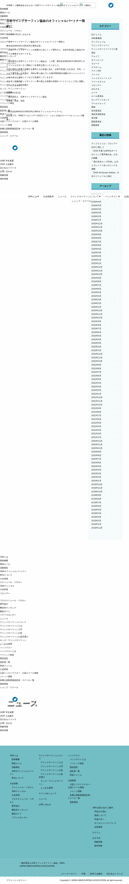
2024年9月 (96, 278)
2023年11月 (96, 314)
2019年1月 (96, 524)
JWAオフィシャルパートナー (13, 20)
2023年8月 (96, 325)
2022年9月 (96, 365)
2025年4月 (96, 252)
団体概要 (4, 9)
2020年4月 (96, 470)
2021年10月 (96, 405)
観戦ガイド (5, 60)
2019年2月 (96, 520)
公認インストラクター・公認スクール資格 (19, 121)
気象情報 (4, 175)
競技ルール (5, 12)
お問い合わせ (6, 171)
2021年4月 (96, 426)
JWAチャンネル (7, 34)
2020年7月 (96, 459)
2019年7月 (96, 502)
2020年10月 (96, 448)
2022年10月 (96, 361)
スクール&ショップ (47, 793)
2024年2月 (96, 303)
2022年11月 (96, 357)
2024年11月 (96, 271)
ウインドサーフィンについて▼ (85, 196)
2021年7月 (96, 415)
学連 (83, 874)
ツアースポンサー (8, 63)
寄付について (6, 23)
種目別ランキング (8, 56)
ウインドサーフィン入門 (11, 78)
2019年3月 (96, 517)
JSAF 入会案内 (6, 164)
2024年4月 (96, 296)
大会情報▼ (48, 196)
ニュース (4, 67)
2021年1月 (96, 437)
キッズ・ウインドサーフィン (13, 89)
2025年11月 (96, 227)
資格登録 (4, 132)
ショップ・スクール (9, 136)
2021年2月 (96, 433)
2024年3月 (96, 299)
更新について (100, 815)
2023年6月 (96, 332)
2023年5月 (96, 336)
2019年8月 (96, 499)
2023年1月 (96, 350)
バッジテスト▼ (112, 196)
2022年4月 (96, 383)
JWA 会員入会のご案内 (102, 808)
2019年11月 (96, 488)
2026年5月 (96, 205)
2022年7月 (96, 372)
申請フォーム (6, 114)
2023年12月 (96, 310)
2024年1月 (96, 307)
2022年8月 (96, 368)
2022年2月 (96, 390)
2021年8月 (96, 412)
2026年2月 (96, 216)
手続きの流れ (100, 811)
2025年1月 (96, 263)
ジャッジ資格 (6, 125)
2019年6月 (96, 506)
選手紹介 (4, 52)
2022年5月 (96, 379)
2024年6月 (96, 289)
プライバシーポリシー (16, 880)
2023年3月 (96, 343)
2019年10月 (96, 491)
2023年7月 (96, 328)
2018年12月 (96, 528)
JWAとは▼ (33, 196)
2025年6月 (96, 245)
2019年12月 (96, 484)
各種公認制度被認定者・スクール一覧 (17, 128)
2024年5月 (96, 292)
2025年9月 (96, 234)
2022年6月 (96, 376)
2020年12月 (96, 441)
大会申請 (4, 38)
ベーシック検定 (7, 103)
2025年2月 (96, 260)
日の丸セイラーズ (8, 168)
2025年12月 (96, 223)
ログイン (96, 832)
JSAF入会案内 (96, 874)
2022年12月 (96, 354)
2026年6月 (96, 202)
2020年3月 (96, 473)
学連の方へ (99, 819)
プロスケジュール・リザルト (13, 49)
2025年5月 (96, 249)
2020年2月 (96, 477)
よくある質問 (6, 92)
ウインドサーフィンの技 (11, 81)
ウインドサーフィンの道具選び (14, 85)
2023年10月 (96, 318)
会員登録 (98, 827)
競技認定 (4, 107)
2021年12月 (96, 397)
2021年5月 (96, 423)
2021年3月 (96, 430)
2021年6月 (96, 419)
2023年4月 (96, 339)
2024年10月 (96, 274)
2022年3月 (96, 386)
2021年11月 (96, 401)
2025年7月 (96, 242)
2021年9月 (96, 408)
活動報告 (4, 16)
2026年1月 (96, 220)
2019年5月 (96, 510)
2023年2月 (96, 347)
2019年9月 (96, 495)
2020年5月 (96, 466)
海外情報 (4, 179)
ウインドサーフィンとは (11, 74)
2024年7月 (96, 285)
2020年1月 (96, 481)
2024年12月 (96, 267)
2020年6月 (96, 462)
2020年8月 (96, 455)
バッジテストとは (8, 99)
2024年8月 (96, 281)
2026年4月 (96, 209)
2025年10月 (96, 231)
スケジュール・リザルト (11, 31)
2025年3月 (96, 256)
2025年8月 (96, 238)
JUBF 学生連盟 (7, 161)
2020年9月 (96, 452)
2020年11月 (96, 444)
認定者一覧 (5, 110)
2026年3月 (96, 213)
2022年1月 (96, 394)
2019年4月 (96, 513)
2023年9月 (96, 321)
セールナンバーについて (105, 823)
